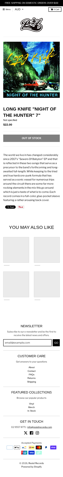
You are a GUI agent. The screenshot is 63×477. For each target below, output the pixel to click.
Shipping (31, 381)
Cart (56, 9)
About (32, 367)
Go (56, 342)
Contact (32, 371)
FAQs (31, 374)
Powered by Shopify (31, 466)
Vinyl (31, 403)
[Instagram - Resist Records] (37, 433)
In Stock (31, 410)
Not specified (10, 120)
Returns (31, 378)
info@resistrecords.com (39, 427)
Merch (31, 407)
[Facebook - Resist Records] (31, 433)
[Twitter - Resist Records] (26, 433)
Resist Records (36, 463)
